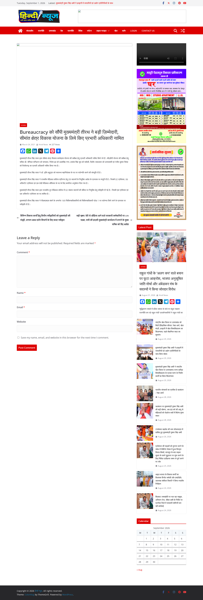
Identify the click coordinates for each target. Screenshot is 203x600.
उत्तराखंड (52, 30)
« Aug (139, 569)
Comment (23, 252)
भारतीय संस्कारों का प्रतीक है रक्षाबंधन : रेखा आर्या (169, 391)
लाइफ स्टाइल (101, 30)
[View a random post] (182, 30)
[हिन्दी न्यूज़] (20, 30)
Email (21, 307)
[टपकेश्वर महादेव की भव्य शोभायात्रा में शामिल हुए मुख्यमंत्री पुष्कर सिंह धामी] (145, 433)
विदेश (80, 30)
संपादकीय (29, 30)
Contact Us (148, 30)
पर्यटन (89, 30)
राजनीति (41, 30)
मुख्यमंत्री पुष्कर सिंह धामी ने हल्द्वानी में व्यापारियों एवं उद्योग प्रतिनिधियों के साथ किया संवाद (169, 350)
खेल (115, 30)
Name (21, 293)
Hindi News (43, 144)
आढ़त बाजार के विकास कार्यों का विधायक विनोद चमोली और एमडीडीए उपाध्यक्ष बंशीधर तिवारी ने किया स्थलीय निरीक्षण (169, 479)
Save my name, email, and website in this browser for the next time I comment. (65, 337)
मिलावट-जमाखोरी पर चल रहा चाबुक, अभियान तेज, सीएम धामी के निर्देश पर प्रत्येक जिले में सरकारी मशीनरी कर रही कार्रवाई (168, 501)
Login (133, 30)
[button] (108, 31)
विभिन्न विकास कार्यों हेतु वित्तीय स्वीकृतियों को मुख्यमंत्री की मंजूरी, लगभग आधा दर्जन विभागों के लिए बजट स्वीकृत (45, 218)
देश (61, 30)
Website (21, 321)
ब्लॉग (124, 30)
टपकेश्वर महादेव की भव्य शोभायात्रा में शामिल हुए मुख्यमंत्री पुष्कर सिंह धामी (169, 431)
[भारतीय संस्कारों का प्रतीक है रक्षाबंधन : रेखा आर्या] (145, 393)
